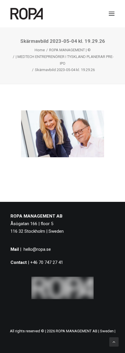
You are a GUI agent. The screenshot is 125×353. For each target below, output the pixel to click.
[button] (111, 13)
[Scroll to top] (114, 341)
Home (40, 50)
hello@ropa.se (37, 249)
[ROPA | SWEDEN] (26, 14)
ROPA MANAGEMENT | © (70, 50)
